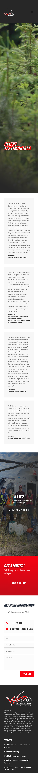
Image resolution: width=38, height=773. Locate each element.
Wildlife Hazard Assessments (15, 756)
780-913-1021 (19, 583)
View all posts (19, 510)
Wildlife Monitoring (11, 752)
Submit (27, 674)
